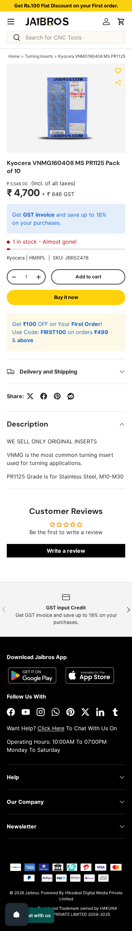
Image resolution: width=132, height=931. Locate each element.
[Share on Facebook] (43, 396)
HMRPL (37, 258)
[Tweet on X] (30, 396)
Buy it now (66, 297)
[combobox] (66, 37)
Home (14, 56)
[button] (121, 21)
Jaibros (32, 892)
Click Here (51, 728)
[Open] (16, 914)
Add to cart (88, 276)
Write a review (66, 550)
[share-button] (118, 82)
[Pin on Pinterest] (57, 396)
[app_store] (32, 675)
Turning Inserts (39, 56)
